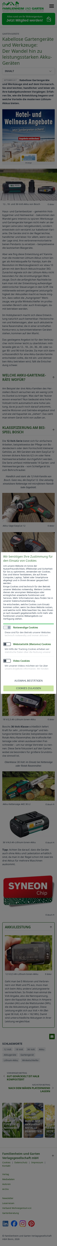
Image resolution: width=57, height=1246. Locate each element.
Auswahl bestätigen (28, 680)
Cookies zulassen (28, 688)
